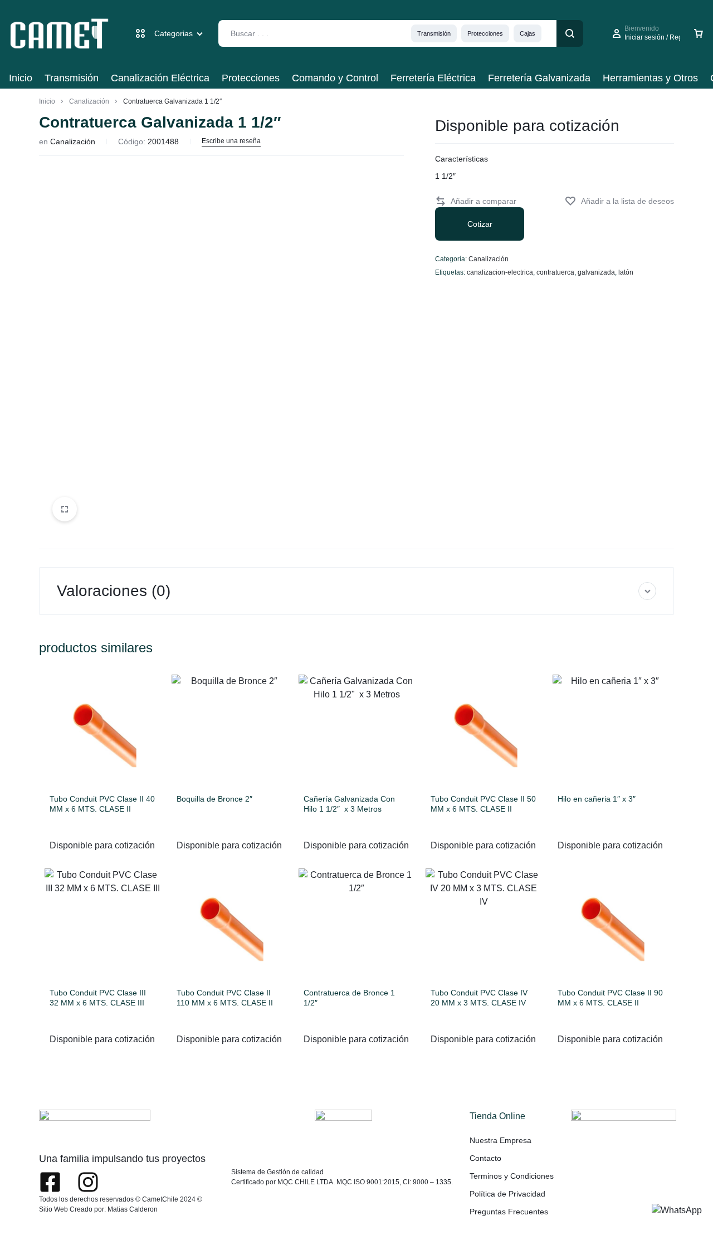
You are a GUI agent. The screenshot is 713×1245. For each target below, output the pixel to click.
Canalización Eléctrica (160, 78)
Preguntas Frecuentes (509, 1211)
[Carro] (698, 33)
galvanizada (596, 272)
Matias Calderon (133, 1209)
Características (461, 158)
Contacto (485, 1158)
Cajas (527, 33)
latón (625, 272)
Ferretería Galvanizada (539, 78)
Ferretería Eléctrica (433, 78)
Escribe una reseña (231, 141)
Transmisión (434, 33)
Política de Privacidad (507, 1193)
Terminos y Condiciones (512, 1175)
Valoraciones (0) (113, 590)
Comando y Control (335, 78)
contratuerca (555, 272)
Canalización (89, 101)
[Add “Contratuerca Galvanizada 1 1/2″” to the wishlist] (619, 201)
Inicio (20, 78)
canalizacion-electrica (500, 272)
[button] (475, 201)
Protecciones (485, 33)
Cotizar (479, 223)
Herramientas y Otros (650, 78)
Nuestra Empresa (500, 1140)
